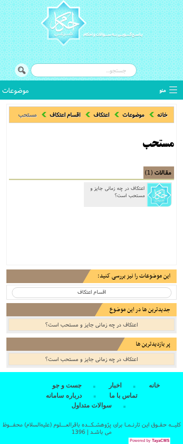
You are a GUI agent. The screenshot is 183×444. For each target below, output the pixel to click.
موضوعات (15, 90)
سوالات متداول (91, 405)
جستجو (22, 70)
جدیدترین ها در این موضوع (139, 309)
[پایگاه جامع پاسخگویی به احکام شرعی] (91, 24)
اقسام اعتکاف (65, 114)
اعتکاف (101, 114)
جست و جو (67, 385)
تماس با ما (123, 395)
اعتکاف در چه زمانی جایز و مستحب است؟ (117, 192)
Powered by (149, 440)
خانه (162, 114)
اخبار (115, 385)
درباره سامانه (64, 395)
